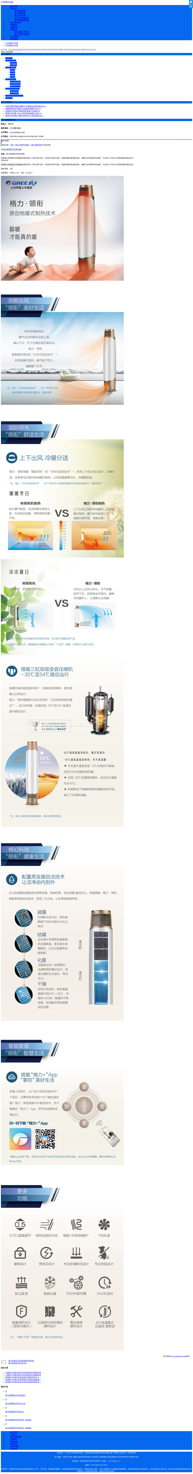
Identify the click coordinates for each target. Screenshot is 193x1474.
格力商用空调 (20, 13)
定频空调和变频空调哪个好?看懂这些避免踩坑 (25, 106)
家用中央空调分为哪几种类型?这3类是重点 (24, 116)
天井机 (12, 72)
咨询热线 (13, 39)
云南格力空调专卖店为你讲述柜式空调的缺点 (23, 1375)
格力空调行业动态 (22, 34)
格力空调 (9, 58)
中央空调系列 (15, 86)
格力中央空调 (20, 15)
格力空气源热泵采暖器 (14, 96)
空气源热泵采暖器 (22, 20)
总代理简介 (14, 37)
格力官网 (13, 6)
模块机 (12, 77)
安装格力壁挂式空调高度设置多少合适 (22, 111)
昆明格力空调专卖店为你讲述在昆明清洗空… (23, 1382)
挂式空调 (13, 63)
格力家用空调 (20, 11)
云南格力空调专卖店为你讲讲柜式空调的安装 (23, 1373)
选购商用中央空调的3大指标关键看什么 (23, 109)
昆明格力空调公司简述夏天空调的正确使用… (23, 1380)
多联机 (12, 75)
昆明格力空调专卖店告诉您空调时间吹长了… (23, 1377)
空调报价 (13, 25)
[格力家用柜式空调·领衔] (11, 149)
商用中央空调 (15, 84)
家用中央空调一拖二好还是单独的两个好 (23, 113)
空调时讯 (13, 29)
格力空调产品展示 (22, 145)
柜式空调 (13, 65)
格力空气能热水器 (22, 18)
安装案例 (13, 27)
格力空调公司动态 (22, 32)
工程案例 (9, 98)
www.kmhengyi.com (178, 1356)
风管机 (12, 70)
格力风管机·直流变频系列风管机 (21, 1361)
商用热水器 (14, 93)
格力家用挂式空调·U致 (17, 1363)
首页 (12, 145)
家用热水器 (14, 91)
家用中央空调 (15, 82)
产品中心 (13, 8)
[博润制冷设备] (7, 2)
